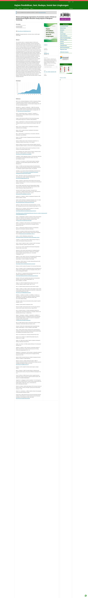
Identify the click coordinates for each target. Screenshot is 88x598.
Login (73, 1)
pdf (46, 44)
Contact (61, 31)
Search (71, 8)
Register (69, 1)
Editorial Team (63, 28)
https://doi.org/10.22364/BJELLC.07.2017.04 (23, 194)
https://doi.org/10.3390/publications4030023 (23, 154)
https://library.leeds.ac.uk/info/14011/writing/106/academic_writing (27, 237)
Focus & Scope (63, 33)
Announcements (26, 8)
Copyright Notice (63, 45)
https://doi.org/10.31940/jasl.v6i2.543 (24, 111)
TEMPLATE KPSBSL (63, 77)
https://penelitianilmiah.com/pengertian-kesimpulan (25, 202)
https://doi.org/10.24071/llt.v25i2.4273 (23, 320)
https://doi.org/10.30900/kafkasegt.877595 (23, 292)
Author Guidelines (63, 35)
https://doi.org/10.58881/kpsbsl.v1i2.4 (24, 31)
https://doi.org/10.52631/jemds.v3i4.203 (23, 398)
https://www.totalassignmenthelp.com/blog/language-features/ (27, 275)
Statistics (62, 41)
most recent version (42, 12)
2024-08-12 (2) (46, 53)
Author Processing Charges (65, 37)
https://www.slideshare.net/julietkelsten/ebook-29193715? (26, 210)
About (32, 8)
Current (15, 8)
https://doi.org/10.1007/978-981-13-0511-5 (27, 233)
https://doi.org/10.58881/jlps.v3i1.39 (22, 364)
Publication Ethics (63, 39)
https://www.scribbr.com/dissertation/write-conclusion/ (25, 263)
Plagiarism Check (63, 49)
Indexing (62, 43)
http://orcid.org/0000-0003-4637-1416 (22, 178)
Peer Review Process (64, 26)
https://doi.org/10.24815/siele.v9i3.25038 (24, 220)
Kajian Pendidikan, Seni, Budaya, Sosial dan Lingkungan (41, 5)
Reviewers (62, 29)
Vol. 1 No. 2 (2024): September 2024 (50, 71)
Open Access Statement (64, 47)
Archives (20, 8)
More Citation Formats (48, 66)
